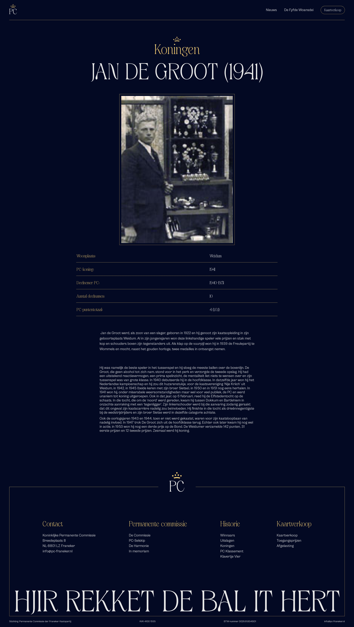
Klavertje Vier (230, 556)
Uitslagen (227, 541)
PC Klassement (231, 551)
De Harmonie (139, 546)
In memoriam (139, 551)
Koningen (227, 546)
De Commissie (139, 535)
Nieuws (271, 10)
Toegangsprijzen (289, 541)
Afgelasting (285, 546)
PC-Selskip (137, 541)
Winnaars (227, 535)
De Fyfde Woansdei (298, 10)
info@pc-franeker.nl (57, 551)
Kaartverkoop (332, 10)
